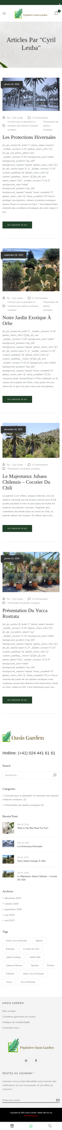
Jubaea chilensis (14, 965)
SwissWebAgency (31, 1116)
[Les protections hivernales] (31, 79)
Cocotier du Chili (31, 949)
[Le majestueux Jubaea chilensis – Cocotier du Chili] (31, 424)
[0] (56, 13)
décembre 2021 (13, 898)
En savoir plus (17, 225)
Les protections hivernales (29, 846)
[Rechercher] (55, 775)
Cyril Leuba (17, 118)
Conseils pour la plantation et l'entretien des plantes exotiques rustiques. (23, 126)
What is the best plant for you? (32, 828)
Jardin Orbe (35, 957)
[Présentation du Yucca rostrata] (31, 553)
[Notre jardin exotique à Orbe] (31, 250)
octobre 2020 (12, 903)
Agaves (39, 940)
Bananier (10, 949)
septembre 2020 (13, 909)
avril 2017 (10, 920)
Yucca (9, 982)
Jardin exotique (13, 957)
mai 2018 (9, 915)
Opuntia (34, 965)
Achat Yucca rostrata (16, 940)
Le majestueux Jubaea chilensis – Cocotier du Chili (26, 481)
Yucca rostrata (28, 982)
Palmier (50, 965)
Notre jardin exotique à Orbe (31, 861)
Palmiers (10, 973)
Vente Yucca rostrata (33, 973)
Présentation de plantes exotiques (22, 805)
